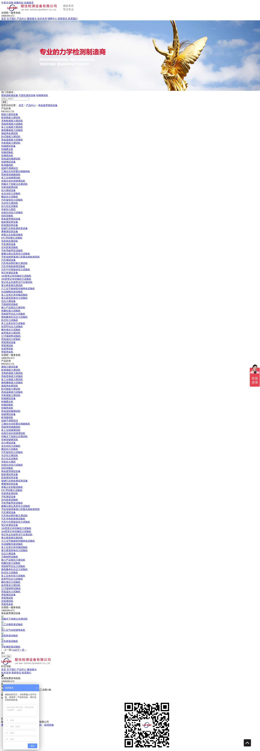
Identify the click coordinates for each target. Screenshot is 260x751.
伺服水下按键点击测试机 (14, 184)
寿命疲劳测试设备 (47, 105)
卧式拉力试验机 (9, 320)
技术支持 (42, 18)
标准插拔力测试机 (10, 117)
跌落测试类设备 (9, 225)
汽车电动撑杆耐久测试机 (14, 263)
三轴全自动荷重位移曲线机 (15, 171)
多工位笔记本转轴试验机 (14, 295)
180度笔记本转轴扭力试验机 (16, 276)
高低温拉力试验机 (10, 339)
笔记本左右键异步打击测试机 (16, 282)
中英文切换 (7, 2)
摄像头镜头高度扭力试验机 (15, 253)
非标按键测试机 (9, 187)
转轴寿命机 (7, 155)
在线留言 (29, 2)
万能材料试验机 (9, 304)
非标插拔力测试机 (10, 143)
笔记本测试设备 (9, 272)
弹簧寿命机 (7, 352)
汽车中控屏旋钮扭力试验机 (15, 269)
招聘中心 (52, 18)
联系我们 (73, 18)
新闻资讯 (62, 18)
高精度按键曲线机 (10, 174)
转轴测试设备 (8, 146)
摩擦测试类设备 (9, 231)
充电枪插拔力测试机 (12, 120)
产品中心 (21, 18)
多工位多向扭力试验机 (13, 323)
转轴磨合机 (7, 149)
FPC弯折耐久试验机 (11, 238)
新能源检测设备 (9, 95)
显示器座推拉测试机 (12, 285)
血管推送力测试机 (10, 333)
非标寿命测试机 (9, 241)
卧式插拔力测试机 (10, 136)
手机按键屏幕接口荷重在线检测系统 (20, 257)
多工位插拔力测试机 (12, 127)
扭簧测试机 (7, 348)
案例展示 (32, 18)
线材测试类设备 (9, 222)
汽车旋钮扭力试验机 (12, 200)
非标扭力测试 (8, 209)
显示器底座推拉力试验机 (14, 298)
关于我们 (11, 18)
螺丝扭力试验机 (9, 196)
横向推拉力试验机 (10, 329)
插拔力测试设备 (9, 114)
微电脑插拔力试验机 (12, 130)
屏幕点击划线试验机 (12, 234)
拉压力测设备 (8, 301)
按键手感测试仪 (9, 168)
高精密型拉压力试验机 (13, 314)
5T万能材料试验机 (11, 336)
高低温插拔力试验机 (12, 139)
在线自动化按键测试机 (13, 181)
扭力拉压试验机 (9, 206)
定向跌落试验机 (9, 247)
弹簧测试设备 (8, 342)
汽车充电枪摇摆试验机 (13, 266)
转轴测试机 (42, 95)
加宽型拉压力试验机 (12, 326)
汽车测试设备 (8, 260)
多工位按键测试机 (10, 177)
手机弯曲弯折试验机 (12, 250)
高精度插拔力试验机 (12, 124)
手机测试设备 (8, 244)
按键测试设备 (8, 162)
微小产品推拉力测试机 (13, 307)
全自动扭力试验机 (10, 193)
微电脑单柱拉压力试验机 (14, 317)
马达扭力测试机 (9, 203)
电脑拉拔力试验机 (10, 310)
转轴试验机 (7, 152)
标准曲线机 (7, 165)
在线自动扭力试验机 (12, 212)
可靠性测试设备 (27, 95)
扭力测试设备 (8, 190)
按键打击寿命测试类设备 (14, 228)
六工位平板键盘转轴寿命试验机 (18, 288)
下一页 (21, 650)
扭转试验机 (7, 215)
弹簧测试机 (7, 345)
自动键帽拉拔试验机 (12, 291)
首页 (3, 18)
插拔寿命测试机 (9, 133)
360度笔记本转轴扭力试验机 (16, 279)
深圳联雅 (49, 725)
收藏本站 (18, 2)
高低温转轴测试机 (10, 158)
